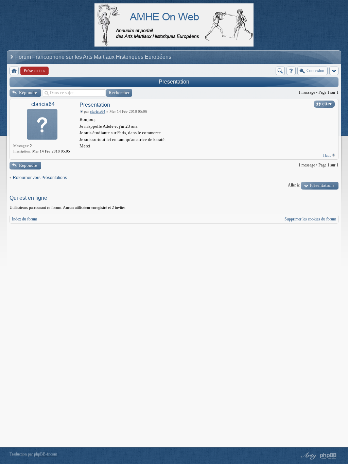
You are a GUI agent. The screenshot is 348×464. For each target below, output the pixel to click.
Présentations (322, 185)
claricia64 (43, 104)
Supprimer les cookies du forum (310, 219)
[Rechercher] (280, 71)
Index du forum (24, 219)
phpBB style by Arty (308, 456)
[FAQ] (291, 71)
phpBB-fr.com (45, 454)
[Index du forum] (14, 71)
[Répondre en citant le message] (324, 104)
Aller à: (294, 185)
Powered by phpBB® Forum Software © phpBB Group (328, 456)
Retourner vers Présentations (40, 178)
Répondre (28, 92)
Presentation (174, 82)
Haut (327, 155)
